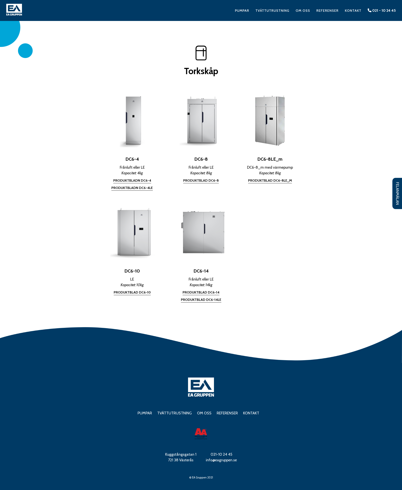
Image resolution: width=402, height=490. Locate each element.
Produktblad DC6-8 (201, 180)
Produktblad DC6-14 (201, 292)
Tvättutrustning (272, 11)
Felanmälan (397, 193)
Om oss (303, 11)
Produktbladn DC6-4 (132, 180)
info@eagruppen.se (221, 460)
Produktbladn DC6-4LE (132, 188)
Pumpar (242, 11)
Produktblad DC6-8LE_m (270, 180)
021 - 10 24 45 (383, 10)
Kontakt (353, 11)
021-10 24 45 (221, 454)
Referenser (327, 11)
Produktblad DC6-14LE (201, 300)
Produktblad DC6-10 (132, 292)
